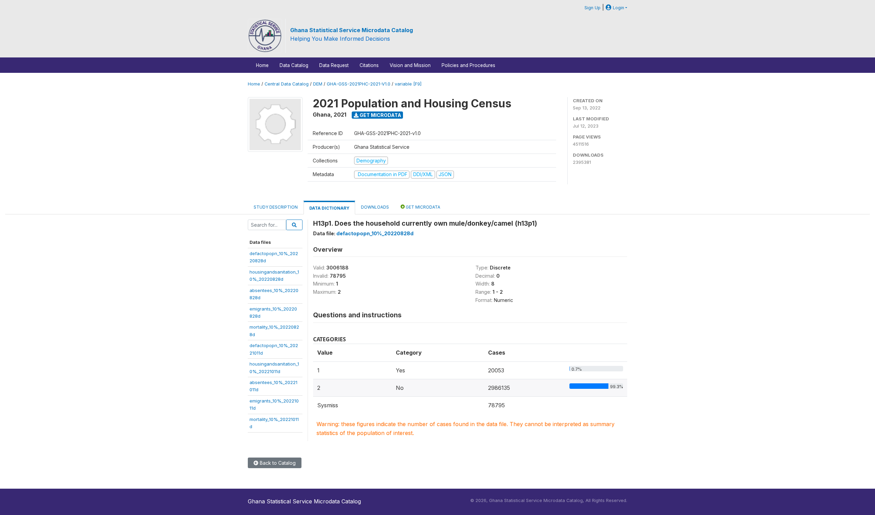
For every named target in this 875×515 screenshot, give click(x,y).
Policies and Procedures (468, 65)
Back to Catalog (277, 463)
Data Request (334, 65)
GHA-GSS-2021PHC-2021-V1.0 (358, 84)
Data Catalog (294, 65)
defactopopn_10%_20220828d (375, 233)
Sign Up (592, 7)
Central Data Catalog (287, 84)
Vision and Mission (410, 65)
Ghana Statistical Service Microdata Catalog (351, 30)
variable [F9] (408, 84)
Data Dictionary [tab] (329, 208)
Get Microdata (380, 115)
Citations (369, 65)
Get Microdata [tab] (422, 207)
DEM (317, 84)
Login (617, 7)
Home (262, 65)
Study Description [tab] (276, 207)
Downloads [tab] (375, 207)
